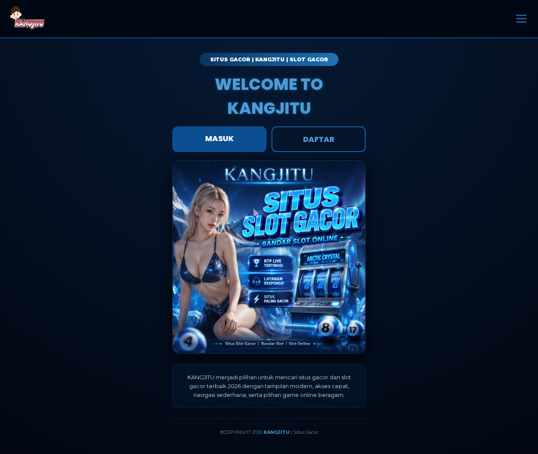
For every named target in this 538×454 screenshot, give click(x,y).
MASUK (219, 138)
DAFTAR (319, 139)
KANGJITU (277, 432)
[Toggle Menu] (521, 18)
